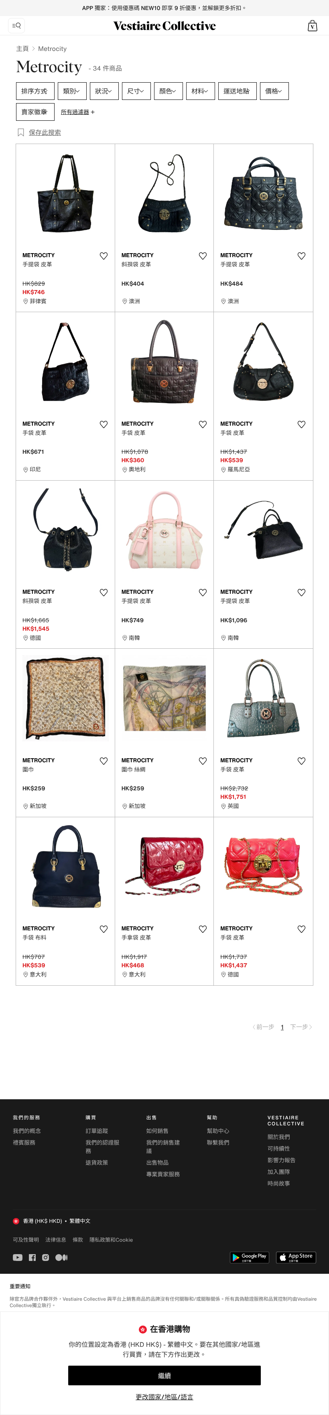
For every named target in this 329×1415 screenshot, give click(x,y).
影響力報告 (282, 1160)
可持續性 (279, 1149)
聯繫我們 (218, 1143)
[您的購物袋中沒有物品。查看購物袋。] (312, 25)
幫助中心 (218, 1131)
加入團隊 (279, 1172)
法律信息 (55, 1240)
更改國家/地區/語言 (164, 1397)
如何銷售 (157, 1131)
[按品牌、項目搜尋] (16, 25)
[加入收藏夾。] (104, 256)
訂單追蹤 (96, 1131)
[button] (312, 25)
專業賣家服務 (163, 1174)
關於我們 (279, 1137)
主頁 (22, 48)
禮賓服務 (24, 1143)
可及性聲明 (26, 1240)
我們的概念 (27, 1131)
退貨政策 (96, 1163)
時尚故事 (279, 1184)
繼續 (164, 1375)
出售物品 (157, 1163)
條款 (78, 1240)
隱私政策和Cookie (111, 1240)
